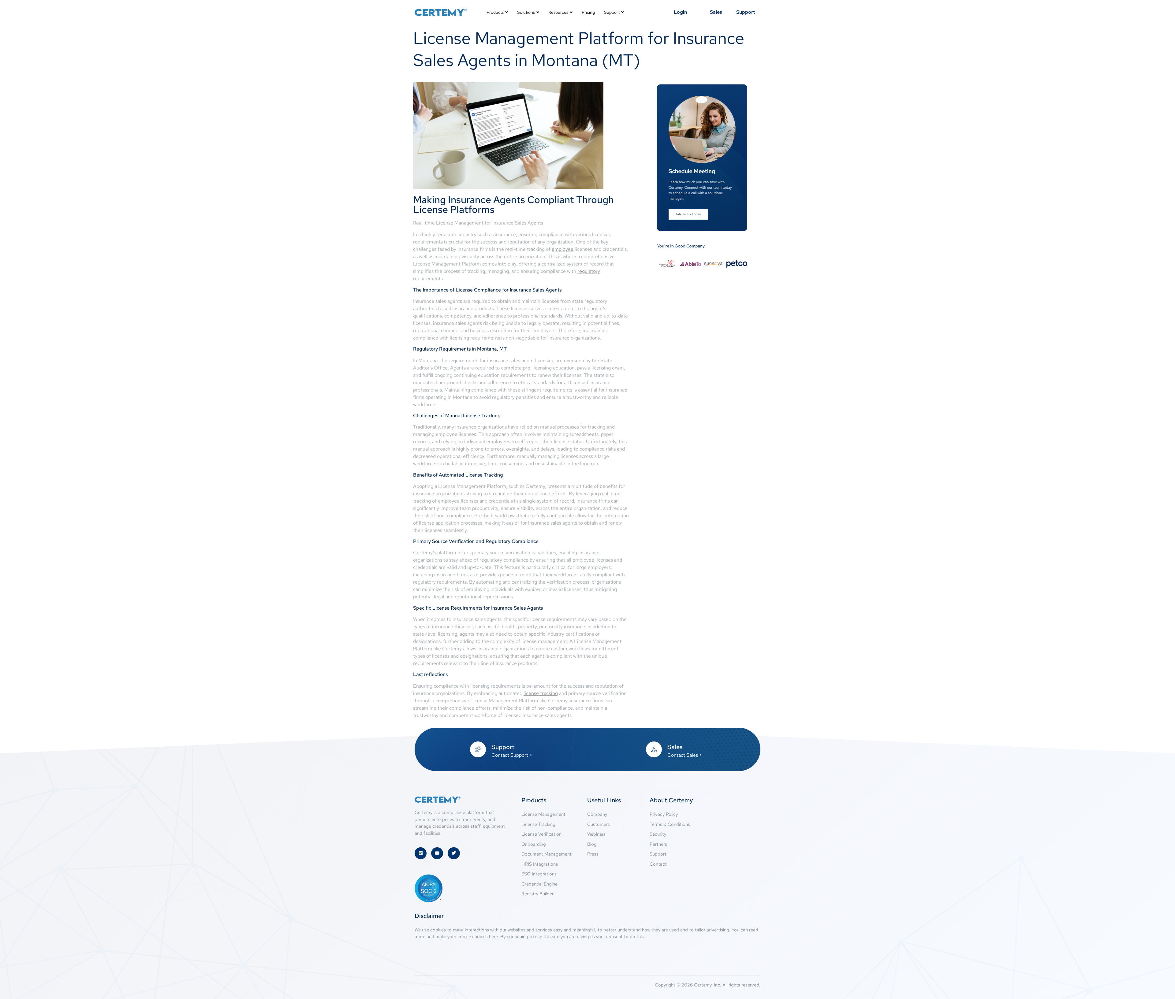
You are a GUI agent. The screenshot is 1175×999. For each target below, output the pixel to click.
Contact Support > (511, 755)
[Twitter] (454, 853)
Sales (674, 747)
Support (612, 12)
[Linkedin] (421, 853)
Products (495, 12)
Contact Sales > (684, 755)
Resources (558, 12)
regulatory (588, 271)
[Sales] (654, 749)
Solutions (526, 12)
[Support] (478, 749)
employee (562, 249)
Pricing (588, 12)
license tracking (541, 693)
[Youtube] (437, 853)
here (493, 937)
